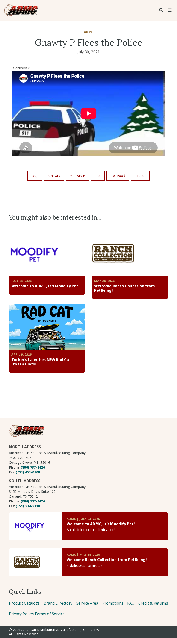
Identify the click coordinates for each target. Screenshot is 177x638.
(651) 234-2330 (28, 506)
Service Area (87, 603)
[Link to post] (35, 526)
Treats (140, 175)
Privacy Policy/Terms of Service (37, 613)
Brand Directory (58, 603)
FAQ (130, 603)
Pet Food (118, 175)
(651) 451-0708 (28, 472)
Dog (35, 175)
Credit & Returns (153, 603)
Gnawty (54, 175)
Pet (98, 175)
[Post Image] (47, 253)
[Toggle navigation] (169, 10)
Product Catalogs (24, 603)
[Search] (161, 10)
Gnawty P (77, 175)
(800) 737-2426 (33, 467)
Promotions (113, 603)
